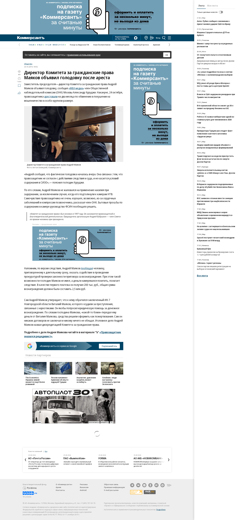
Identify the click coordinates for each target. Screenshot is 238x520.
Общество (28, 64)
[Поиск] (164, 38)
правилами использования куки (83, 54)
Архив (58, 487)
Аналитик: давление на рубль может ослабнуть (86, 379)
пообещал (87, 268)
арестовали (51, 96)
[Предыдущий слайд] (25, 460)
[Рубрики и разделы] (169, 38)
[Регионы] (146, 38)
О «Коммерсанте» (64, 484)
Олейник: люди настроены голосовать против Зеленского (111, 380)
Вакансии (84, 487)
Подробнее (161, 509)
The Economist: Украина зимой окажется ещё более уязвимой (35, 380)
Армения (156, 44)
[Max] (162, 485)
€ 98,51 (40, 44)
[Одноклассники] (150, 485)
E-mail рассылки (111, 490)
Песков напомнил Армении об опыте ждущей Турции (59, 379)
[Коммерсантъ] (30, 38)
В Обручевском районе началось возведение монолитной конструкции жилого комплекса (113, 463)
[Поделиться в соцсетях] (19, 93)
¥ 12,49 (48, 44)
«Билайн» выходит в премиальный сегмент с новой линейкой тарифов (77, 462)
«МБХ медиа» (76, 88)
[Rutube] (156, 485)
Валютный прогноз (141, 44)
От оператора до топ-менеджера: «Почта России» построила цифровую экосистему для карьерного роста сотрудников (43, 465)
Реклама (84, 484)
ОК (166, 54)
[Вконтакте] (138, 485)
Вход (158, 38)
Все (46, 451)
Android (83, 490)
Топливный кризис (122, 44)
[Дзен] (144, 485)
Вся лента (202, 275)
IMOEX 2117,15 (58, 44)
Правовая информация (114, 487)
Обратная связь (111, 484)
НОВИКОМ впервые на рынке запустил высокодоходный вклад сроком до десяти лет (149, 463)
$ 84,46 (31, 44)
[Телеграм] (132, 485)
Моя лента (212, 5)
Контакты (60, 490)
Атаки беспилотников (101, 44)
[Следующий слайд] (168, 460)
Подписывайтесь (109, 346)
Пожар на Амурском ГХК (79, 44)
